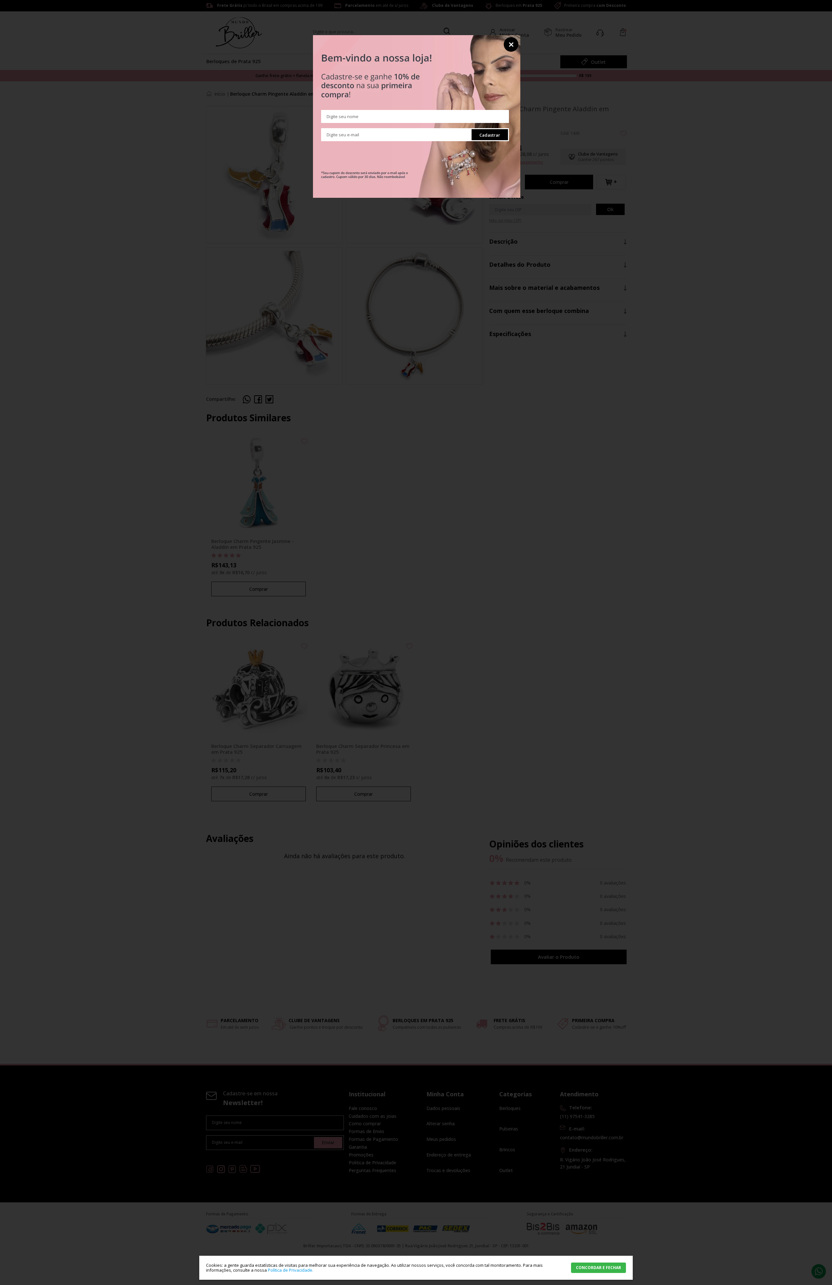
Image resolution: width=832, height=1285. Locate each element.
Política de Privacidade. (290, 1270)
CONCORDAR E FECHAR (598, 1267)
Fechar (511, 44)
